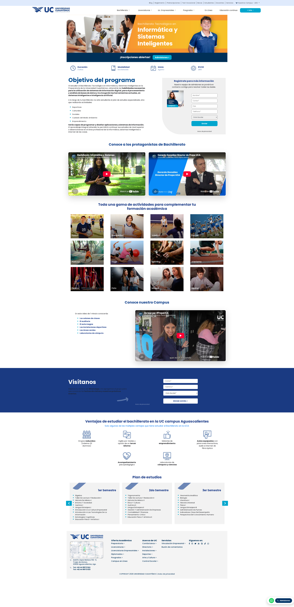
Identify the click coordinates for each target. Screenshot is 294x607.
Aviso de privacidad (204, 131)
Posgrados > (117, 557)
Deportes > (147, 554)
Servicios (229, 3)
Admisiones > (162, 57)
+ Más (249, 10)
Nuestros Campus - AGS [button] (248, 3)
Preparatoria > (117, 543)
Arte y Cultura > (149, 557)
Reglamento (160, 3)
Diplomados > (117, 554)
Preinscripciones (173, 3)
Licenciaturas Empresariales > (125, 550)
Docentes (220, 3)
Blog (150, 3)
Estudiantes (209, 3)
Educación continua (228, 10)
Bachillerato (122, 10)
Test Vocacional (188, 3)
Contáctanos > (149, 543)
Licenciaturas (144, 10)
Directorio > (147, 547)
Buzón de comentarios (172, 547)
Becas (199, 3)
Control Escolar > (150, 561)
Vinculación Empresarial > (173, 543)
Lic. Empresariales (166, 10)
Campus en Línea (119, 561)
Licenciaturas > (118, 547)
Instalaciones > (149, 550)
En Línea (208, 10)
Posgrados (188, 10)
